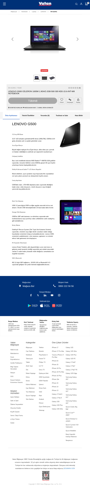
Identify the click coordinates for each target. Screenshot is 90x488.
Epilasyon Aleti (43, 373)
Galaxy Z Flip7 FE (71, 370)
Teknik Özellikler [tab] (28, 115)
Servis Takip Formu (16, 415)
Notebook (25, 11)
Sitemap (41, 410)
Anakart (41, 399)
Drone (28, 381)
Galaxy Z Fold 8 (57, 394)
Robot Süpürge (30, 373)
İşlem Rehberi (14, 397)
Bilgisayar (14, 11)
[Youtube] (52, 295)
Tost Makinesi (30, 392)
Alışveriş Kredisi (15, 408)
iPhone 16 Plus (57, 375)
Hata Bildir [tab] (79, 115)
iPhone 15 (55, 383)
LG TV (41, 366)
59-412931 (53, 11)
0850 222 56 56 (66, 286)
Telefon (41, 347)
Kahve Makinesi (31, 384)
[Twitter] (38, 295)
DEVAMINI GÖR (69, 468)
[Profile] (81, 4)
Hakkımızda (14, 350)
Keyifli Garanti (14, 412)
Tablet (28, 362)
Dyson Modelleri (71, 431)
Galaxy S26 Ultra (57, 409)
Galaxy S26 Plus (57, 405)
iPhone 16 (55, 364)
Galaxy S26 (55, 401)
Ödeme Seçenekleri (16, 404)
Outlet (12, 423)
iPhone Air (55, 361)
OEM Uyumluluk (44, 377)
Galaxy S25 (69, 347)
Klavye (41, 403)
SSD (40, 392)
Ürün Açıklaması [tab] (11, 115)
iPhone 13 (55, 390)
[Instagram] (59, 295)
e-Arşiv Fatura (14, 419)
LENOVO (43, 11)
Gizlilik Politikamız (16, 363)
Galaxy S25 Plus (71, 355)
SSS (11, 376)
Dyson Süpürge (31, 395)
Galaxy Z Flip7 (70, 366)
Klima (28, 377)
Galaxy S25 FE (71, 358)
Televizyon (29, 358)
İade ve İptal (14, 400)
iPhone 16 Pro (56, 368)
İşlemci (41, 384)
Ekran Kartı (42, 388)
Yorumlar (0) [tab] (45, 115)
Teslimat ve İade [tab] (62, 115)
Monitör (41, 351)
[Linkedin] (45, 295)
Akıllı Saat (29, 366)
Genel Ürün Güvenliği (45, 107)
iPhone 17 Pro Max (58, 351)
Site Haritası (30, 399)
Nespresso (69, 440)
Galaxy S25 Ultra (71, 351)
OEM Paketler (43, 381)
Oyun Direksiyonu (44, 406)
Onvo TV (42, 370)
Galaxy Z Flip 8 (57, 398)
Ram (40, 395)
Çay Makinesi (30, 388)
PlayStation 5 (43, 355)
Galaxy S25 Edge (71, 373)
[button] (77, 39)
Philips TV (42, 362)
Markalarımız (14, 353)
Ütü (27, 370)
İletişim (12, 373)
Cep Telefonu (30, 351)
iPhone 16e (55, 379)
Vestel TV (42, 358)
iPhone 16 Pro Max (58, 372)
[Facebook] (31, 295)
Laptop (34, 11)
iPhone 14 (55, 386)
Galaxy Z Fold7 (71, 362)
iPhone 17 (55, 347)
